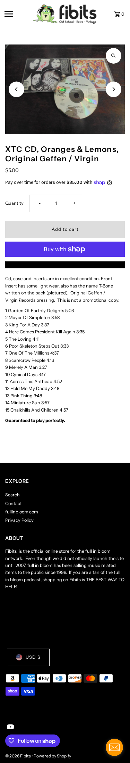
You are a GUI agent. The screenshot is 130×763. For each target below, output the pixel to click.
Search (12, 494)
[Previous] (16, 89)
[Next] (113, 89)
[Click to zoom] (113, 56)
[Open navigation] (16, 14)
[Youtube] (9, 727)
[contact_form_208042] (114, 747)
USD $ (33, 657)
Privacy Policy (19, 520)
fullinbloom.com (21, 511)
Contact (13, 503)
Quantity (14, 203)
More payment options (65, 264)
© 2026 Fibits (18, 755)
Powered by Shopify (52, 755)
